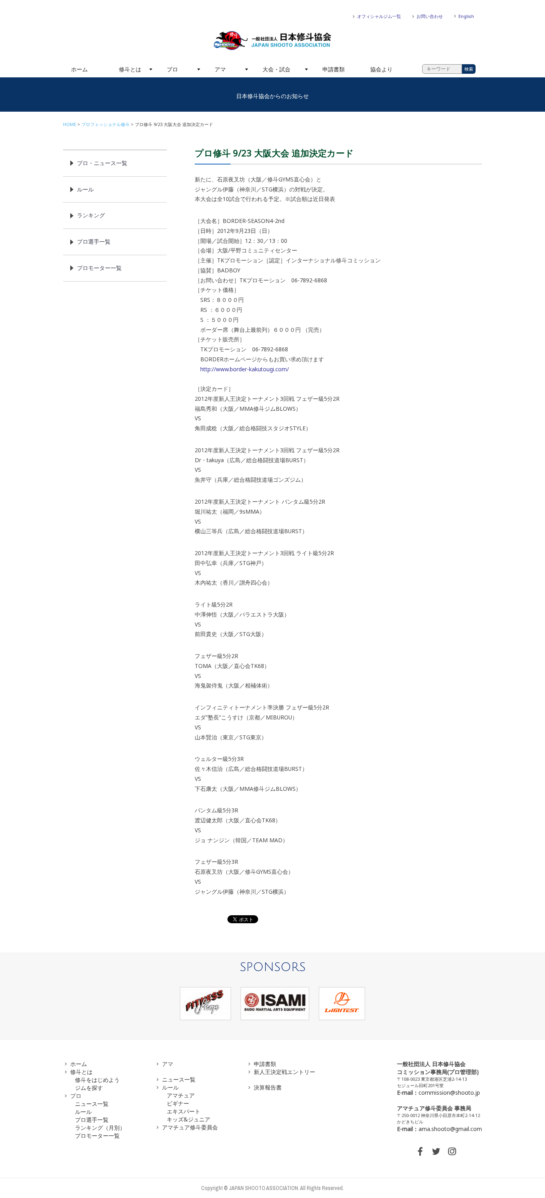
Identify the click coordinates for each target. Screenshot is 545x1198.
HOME (69, 124)
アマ (220, 69)
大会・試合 (276, 69)
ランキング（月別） (100, 1127)
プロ (172, 69)
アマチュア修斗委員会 (190, 1127)
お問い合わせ (430, 16)
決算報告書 (268, 1087)
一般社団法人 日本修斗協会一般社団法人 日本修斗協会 (272, 40)
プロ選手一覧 (94, 241)
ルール (85, 189)
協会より (381, 69)
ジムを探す (89, 1088)
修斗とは (130, 69)
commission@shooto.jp (449, 1092)
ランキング (91, 215)
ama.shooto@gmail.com (450, 1129)
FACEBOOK (420, 1151)
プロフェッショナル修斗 (105, 124)
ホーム (79, 69)
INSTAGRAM (452, 1151)
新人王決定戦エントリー (284, 1072)
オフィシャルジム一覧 (379, 16)
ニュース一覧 (92, 1103)
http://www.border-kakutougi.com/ (244, 369)
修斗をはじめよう (97, 1080)
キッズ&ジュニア (188, 1119)
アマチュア (181, 1095)
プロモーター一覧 (99, 268)
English (466, 16)
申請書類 (333, 69)
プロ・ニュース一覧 (102, 163)
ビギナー (178, 1103)
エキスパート (183, 1111)
